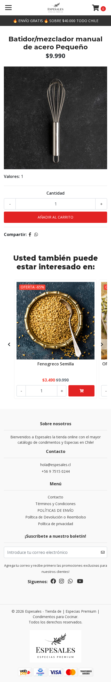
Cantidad (55, 193)
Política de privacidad (55, 523)
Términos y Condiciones (55, 503)
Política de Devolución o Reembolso (55, 517)
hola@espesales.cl (55, 464)
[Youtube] (80, 582)
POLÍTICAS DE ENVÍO (55, 510)
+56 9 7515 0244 (56, 471)
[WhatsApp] (70, 582)
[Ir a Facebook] (53, 582)
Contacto (55, 497)
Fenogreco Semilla (55, 364)
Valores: (12, 176)
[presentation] (9, 344)
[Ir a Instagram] (61, 582)
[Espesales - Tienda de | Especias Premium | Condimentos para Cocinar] (55, 7)
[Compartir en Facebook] (30, 234)
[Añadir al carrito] (81, 390)
